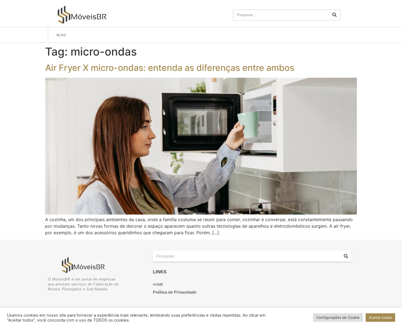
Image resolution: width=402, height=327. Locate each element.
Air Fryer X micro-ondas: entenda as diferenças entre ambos (169, 67)
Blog (61, 35)
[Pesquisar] (334, 15)
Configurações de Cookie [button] (338, 317)
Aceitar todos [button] (380, 317)
